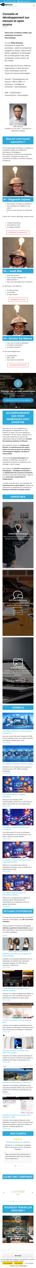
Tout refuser (18, 1263)
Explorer (18, 612)
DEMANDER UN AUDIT (18, 300)
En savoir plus (18, 680)
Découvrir (18, 544)
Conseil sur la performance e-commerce (17, 1082)
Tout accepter (7, 1263)
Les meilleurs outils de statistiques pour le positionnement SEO (17, 861)
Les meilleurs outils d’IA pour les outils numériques (16, 828)
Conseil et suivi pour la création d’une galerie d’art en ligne (16, 1051)
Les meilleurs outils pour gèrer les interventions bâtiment (14, 894)
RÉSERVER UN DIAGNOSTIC (18, 232)
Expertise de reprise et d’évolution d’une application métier (16, 1116)
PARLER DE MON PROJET (18, 365)
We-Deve (18, 1255)
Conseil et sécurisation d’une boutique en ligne (17, 1021)
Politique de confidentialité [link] (18, 1266)
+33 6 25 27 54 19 (10, 1)
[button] (16, 407)
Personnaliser (29, 1263)
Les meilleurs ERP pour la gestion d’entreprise (14, 795)
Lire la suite (6, 742)
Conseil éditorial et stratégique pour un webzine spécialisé (16, 989)
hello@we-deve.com (24, 1)
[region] (18, 391)
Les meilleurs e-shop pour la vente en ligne (17, 764)
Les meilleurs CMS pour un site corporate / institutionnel (17, 732)
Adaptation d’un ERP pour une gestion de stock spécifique (17, 955)
